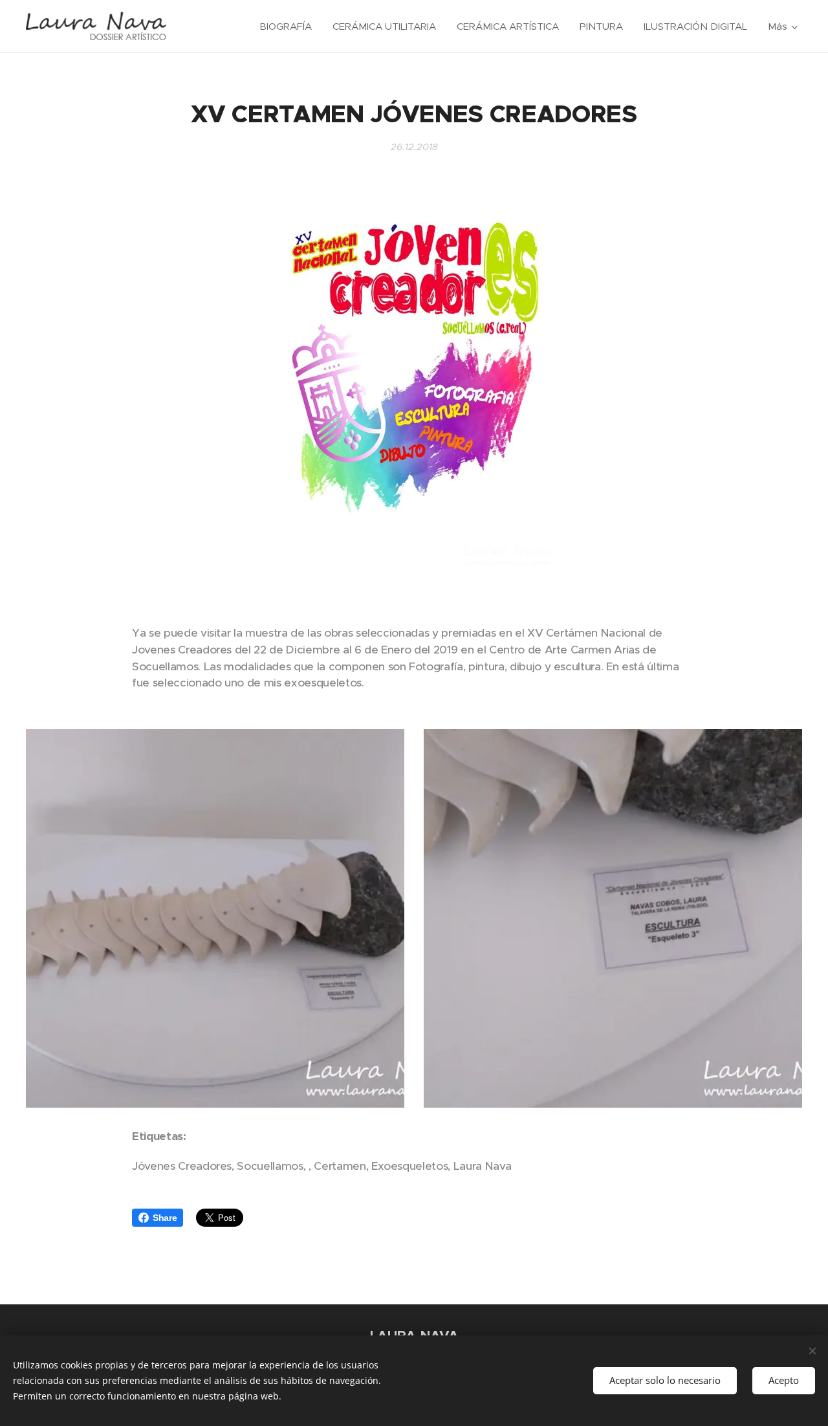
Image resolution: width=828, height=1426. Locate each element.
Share (165, 1217)
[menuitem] (289, 26)
